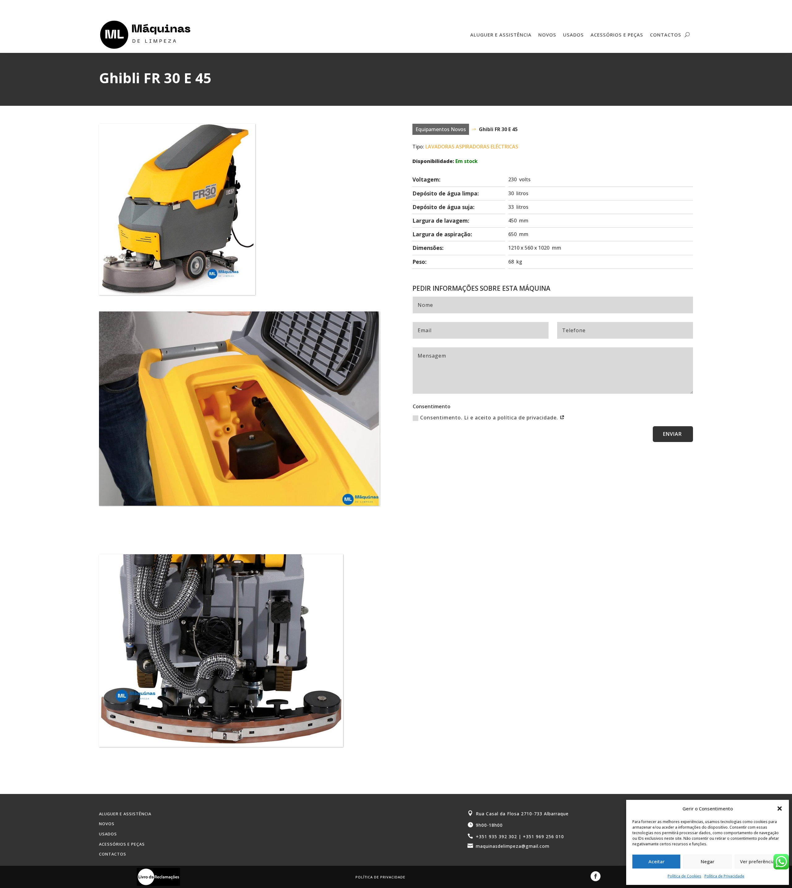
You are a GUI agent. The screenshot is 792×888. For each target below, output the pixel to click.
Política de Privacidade (724, 876)
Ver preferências (758, 861)
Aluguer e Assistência (501, 35)
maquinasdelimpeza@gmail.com (512, 846)
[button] (780, 808)
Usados (573, 35)
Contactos (665, 35)
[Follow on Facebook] (595, 876)
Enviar (672, 434)
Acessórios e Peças (617, 35)
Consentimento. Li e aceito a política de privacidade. (490, 417)
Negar (707, 861)
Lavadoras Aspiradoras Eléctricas (471, 146)
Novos (547, 35)
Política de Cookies (684, 876)
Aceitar (656, 861)
